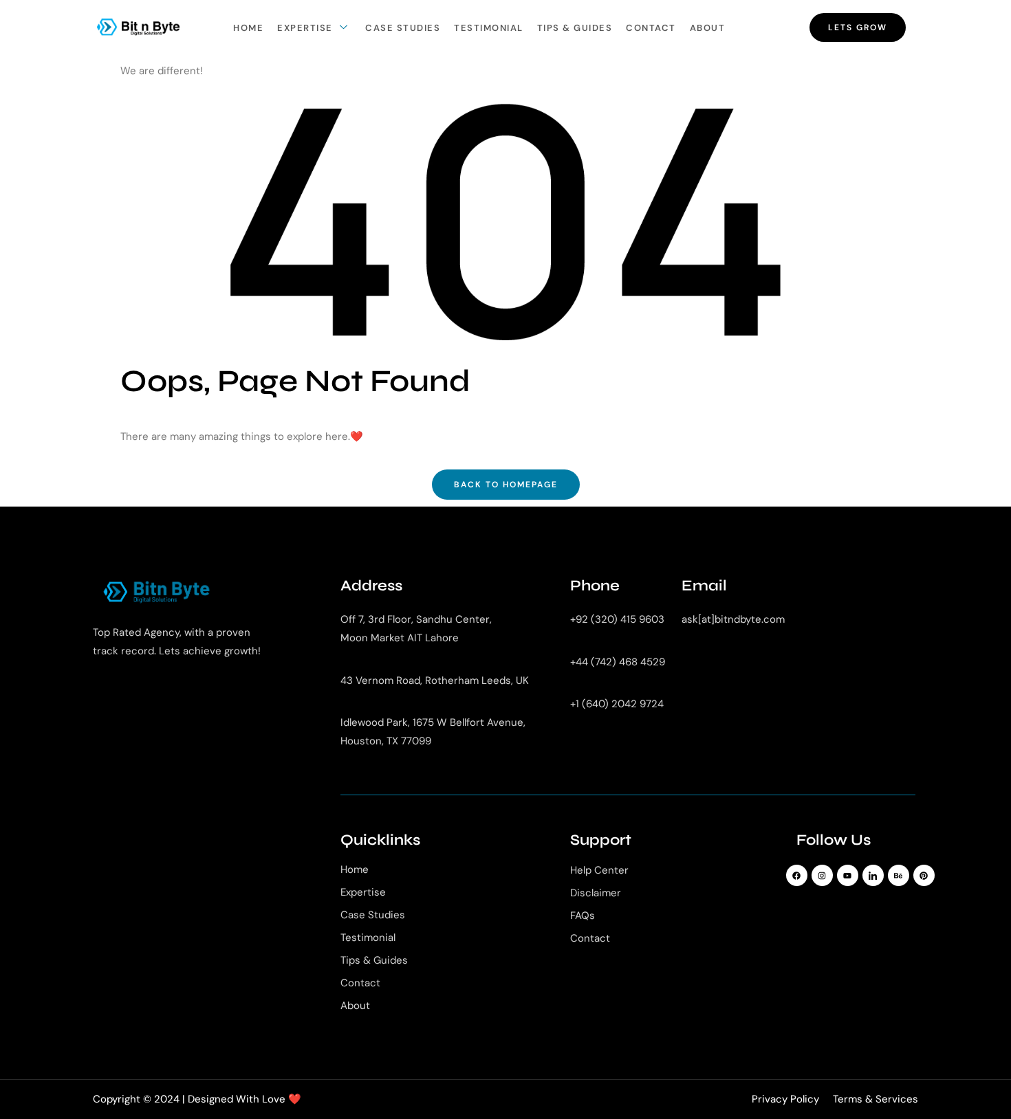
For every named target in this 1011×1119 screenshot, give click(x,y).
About (708, 28)
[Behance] (898, 875)
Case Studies (402, 28)
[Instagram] (822, 875)
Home (248, 28)
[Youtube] (847, 875)
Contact (651, 28)
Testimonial (488, 28)
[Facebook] (796, 875)
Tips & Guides (575, 28)
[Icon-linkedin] (873, 875)
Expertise (305, 28)
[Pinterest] (924, 875)
